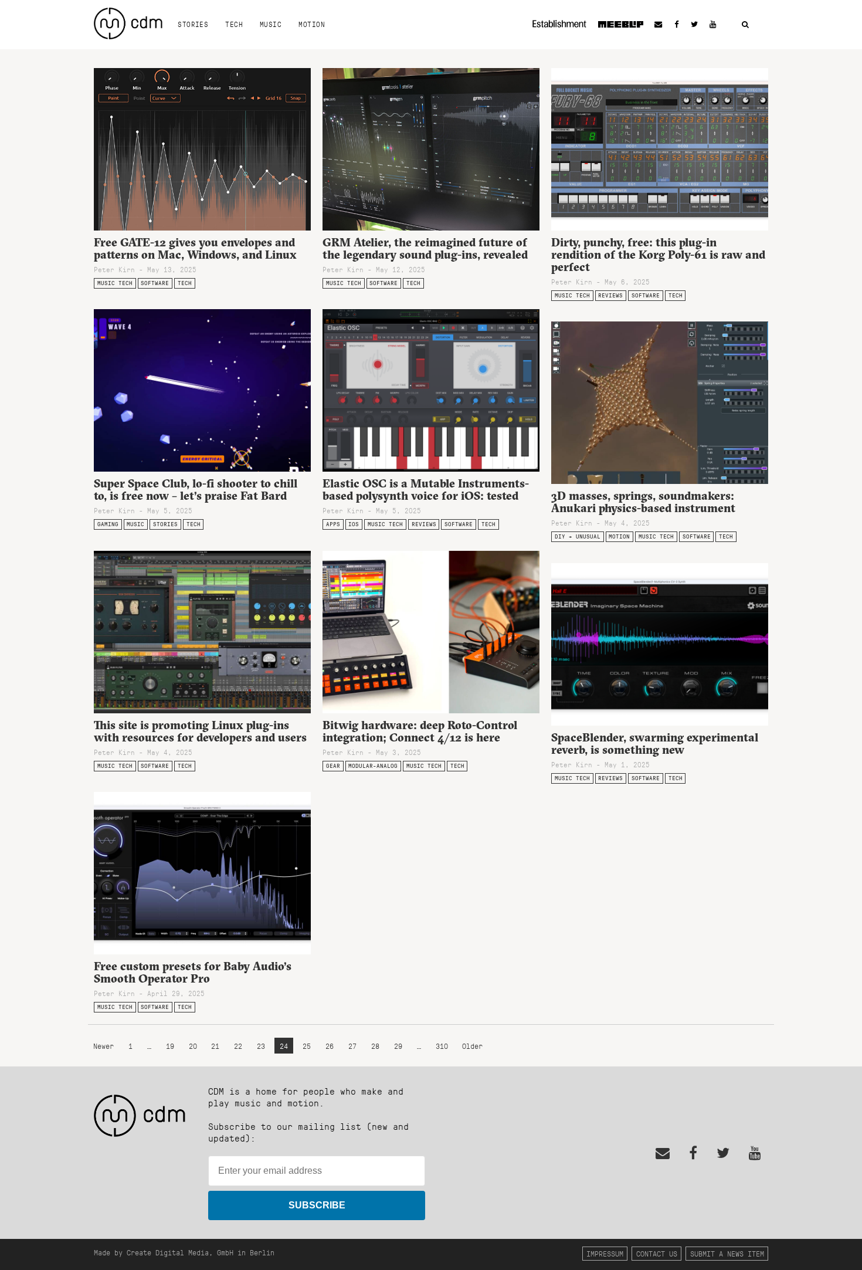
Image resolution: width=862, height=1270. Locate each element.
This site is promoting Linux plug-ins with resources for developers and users (200, 731)
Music (270, 24)
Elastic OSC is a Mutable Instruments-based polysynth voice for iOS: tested (426, 489)
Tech (234, 24)
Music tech (115, 283)
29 (398, 1046)
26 (329, 1046)
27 (352, 1046)
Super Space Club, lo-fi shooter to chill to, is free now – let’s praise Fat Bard (195, 489)
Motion (311, 24)
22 (238, 1046)
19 (170, 1046)
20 (193, 1046)
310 (442, 1046)
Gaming (107, 524)
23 (261, 1046)
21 (215, 1046)
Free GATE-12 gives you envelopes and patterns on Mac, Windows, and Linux (195, 248)
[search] (745, 25)
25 (307, 1046)
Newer (105, 1046)
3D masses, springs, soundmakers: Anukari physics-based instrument (643, 502)
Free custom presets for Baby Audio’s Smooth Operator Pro (192, 972)
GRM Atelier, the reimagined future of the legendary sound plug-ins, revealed (425, 248)
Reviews (610, 295)
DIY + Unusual (577, 536)
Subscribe (317, 1205)
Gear (333, 766)
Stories (193, 24)
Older (472, 1046)
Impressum (604, 1253)
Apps (333, 524)
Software (155, 283)
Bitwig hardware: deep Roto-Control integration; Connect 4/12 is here (420, 731)
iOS (353, 524)
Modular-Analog (373, 766)
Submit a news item (727, 1253)
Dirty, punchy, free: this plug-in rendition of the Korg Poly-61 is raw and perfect (658, 254)
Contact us (656, 1253)
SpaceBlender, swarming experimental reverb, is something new (654, 743)
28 (375, 1046)
